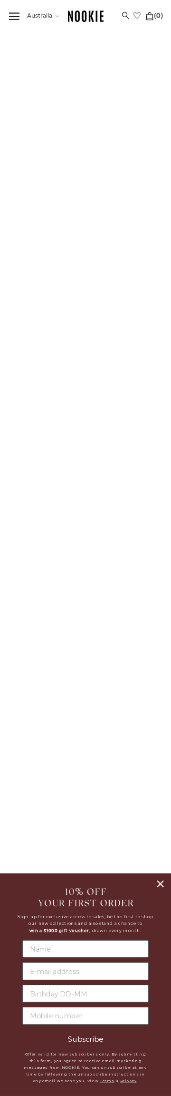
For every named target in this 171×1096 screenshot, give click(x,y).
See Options (74, 142)
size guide (146, 232)
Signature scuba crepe (106, 50)
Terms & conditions (124, 679)
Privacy (128, 1081)
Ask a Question (143, 548)
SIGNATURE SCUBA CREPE (54, 162)
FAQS (47, 632)
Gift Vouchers (47, 712)
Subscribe (86, 1039)
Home (19, 50)
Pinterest (123, 786)
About (123, 632)
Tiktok (124, 798)
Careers (123, 656)
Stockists (123, 644)
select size (85, 347)
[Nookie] (86, 16)
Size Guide (24, 548)
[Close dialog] (160, 884)
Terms (107, 1081)
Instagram (123, 775)
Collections (49, 50)
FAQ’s (80, 548)
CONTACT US (47, 764)
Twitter (124, 763)
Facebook (123, 751)
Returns (47, 689)
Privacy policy (123, 667)
